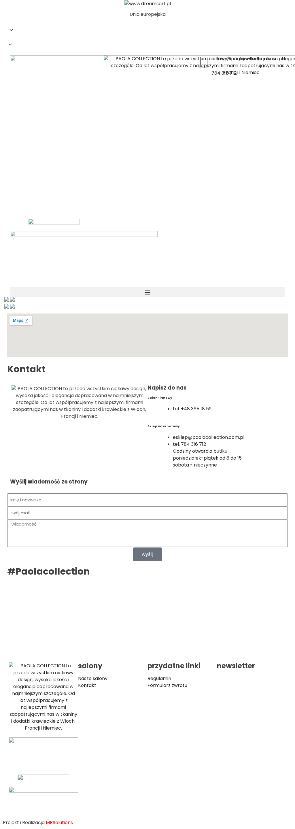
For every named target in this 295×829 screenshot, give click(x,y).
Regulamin (159, 678)
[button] (147, 38)
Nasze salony (92, 678)
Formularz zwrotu (167, 685)
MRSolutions (59, 822)
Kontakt (87, 685)
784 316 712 (224, 73)
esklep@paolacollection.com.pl (247, 58)
